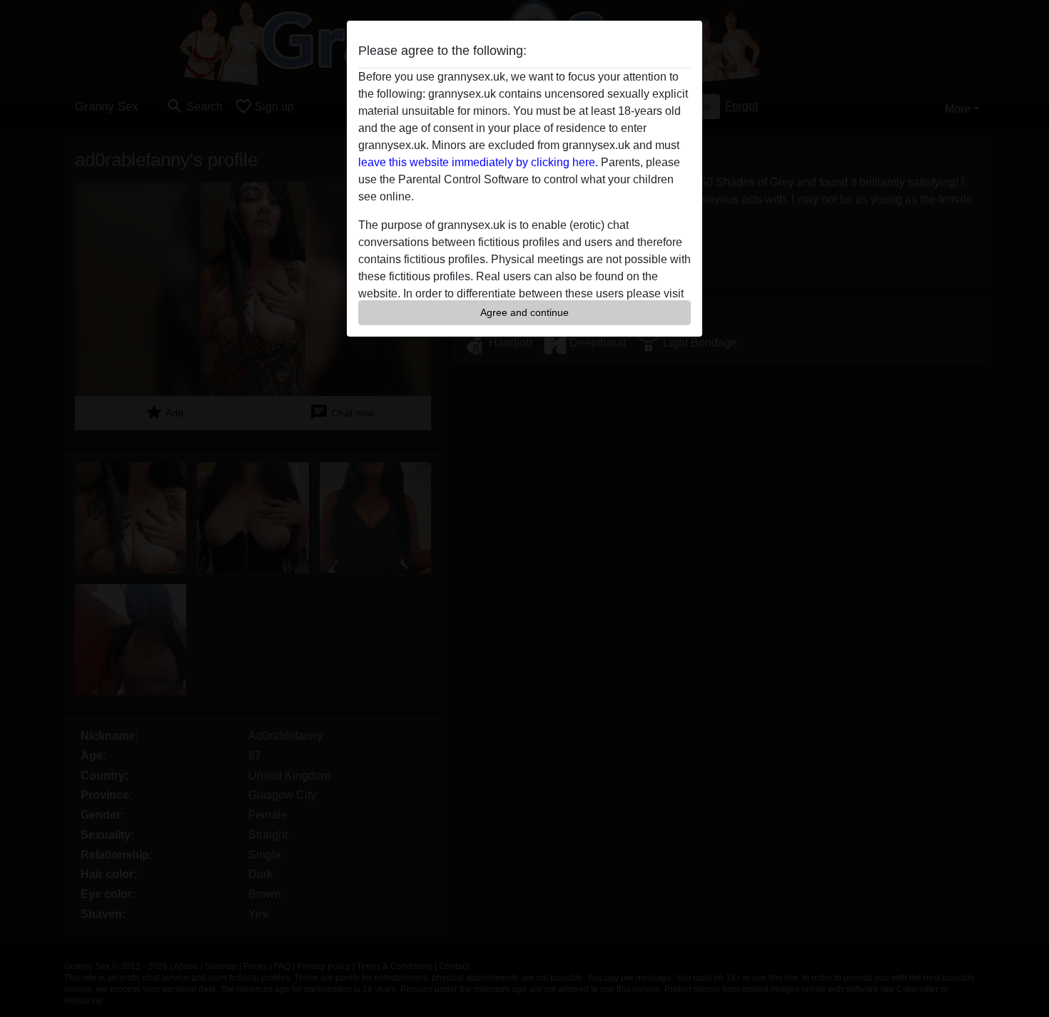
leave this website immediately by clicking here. (478, 162)
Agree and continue (524, 312)
